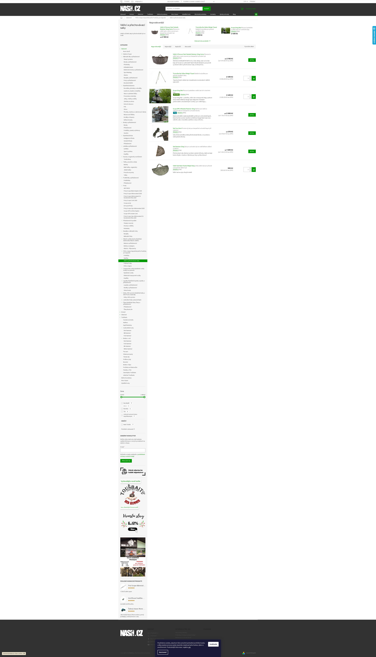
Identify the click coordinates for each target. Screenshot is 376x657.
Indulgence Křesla (129, 138)
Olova (125, 109)
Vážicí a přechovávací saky (131, 261)
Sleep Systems (128, 59)
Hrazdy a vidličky (129, 226)
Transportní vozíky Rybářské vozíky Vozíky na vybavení (133, 269)
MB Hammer (127, 333)
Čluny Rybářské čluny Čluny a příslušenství (131, 303)
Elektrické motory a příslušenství (133, 70)
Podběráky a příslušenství (131, 178)
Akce (126, 406)
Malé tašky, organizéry (130, 167)
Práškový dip (127, 359)
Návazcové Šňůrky (129, 115)
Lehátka (126, 149)
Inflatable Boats (128, 67)
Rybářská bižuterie (128, 86)
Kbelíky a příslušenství (130, 288)
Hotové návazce (128, 104)
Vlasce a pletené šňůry (130, 94)
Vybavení (124, 49)
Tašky (125, 175)
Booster (125, 362)
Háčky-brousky (128, 120)
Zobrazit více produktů (201, 41)
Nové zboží (126, 51)
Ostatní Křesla (128, 141)
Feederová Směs (128, 320)
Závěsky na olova (129, 101)
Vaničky (126, 258)
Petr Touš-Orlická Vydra (157, 639)
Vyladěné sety (125, 383)
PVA (125, 107)
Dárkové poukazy (126, 378)
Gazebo (126, 133)
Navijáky (126, 234)
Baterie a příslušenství (130, 243)
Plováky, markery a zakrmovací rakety (135, 112)
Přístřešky (127, 65)
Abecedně (188, 47)
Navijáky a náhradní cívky (130, 231)
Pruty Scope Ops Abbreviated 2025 (134, 208)
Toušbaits (124, 317)
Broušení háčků (128, 83)
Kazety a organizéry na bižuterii (132, 157)
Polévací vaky (128, 263)
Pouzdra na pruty (129, 172)
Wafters (125, 323)
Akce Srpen (124, 381)
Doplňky (126, 154)
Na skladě (128, 403)
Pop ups (125, 352)
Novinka (127, 409)
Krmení (123, 312)
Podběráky (127, 180)
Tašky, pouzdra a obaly (130, 162)
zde (189, 647)
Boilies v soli (127, 338)
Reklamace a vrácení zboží (183, 638)
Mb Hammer (127, 346)
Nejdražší (178, 47)
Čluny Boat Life (128, 309)
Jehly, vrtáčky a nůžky (130, 99)
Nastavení (162, 652)
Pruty (124, 186)
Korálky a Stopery (129, 117)
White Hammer (128, 349)
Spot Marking (128, 72)
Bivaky (126, 125)
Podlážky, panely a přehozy (132, 130)
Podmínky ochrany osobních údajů (194, 1)
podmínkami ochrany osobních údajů (132, 455)
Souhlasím (213, 644)
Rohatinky (127, 228)
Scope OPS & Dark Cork (131, 214)
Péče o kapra (128, 266)
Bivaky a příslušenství (130, 62)
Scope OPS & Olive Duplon (131, 211)
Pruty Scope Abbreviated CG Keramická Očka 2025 (132, 197)
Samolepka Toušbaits (129, 373)
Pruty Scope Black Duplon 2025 (133, 191)
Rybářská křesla (128, 136)
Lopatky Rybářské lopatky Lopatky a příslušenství (134, 282)
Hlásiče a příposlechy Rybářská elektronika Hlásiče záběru (132, 240)
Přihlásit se (126, 461)
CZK (245, 1)
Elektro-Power (127, 54)
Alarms (126, 75)
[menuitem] (123, 14)
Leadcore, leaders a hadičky (132, 91)
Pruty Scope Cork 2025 (130, 200)
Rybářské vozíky (128, 273)
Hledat (206, 8)
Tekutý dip (126, 357)
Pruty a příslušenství (130, 80)
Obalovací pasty (128, 354)
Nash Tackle (128, 425)
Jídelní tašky (127, 170)
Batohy (126, 165)
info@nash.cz (154, 633)
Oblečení (124, 315)
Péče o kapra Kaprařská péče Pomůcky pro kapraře (134, 252)
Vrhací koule (127, 290)
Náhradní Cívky (128, 236)
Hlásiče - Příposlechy (130, 249)
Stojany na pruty (128, 223)
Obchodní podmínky (173, 1)
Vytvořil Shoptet (251, 653)
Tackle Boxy (127, 159)
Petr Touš (153, 645)
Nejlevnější (168, 47)
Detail (252, 60)
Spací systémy (128, 151)
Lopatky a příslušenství (130, 285)
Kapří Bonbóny (127, 325)
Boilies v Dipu (127, 365)
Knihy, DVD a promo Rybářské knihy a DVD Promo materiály (134, 294)
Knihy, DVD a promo (129, 297)
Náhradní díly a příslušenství (131, 57)
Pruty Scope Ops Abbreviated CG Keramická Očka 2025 (133, 217)
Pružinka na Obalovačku (130, 367)
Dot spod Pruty (128, 206)
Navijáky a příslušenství (130, 78)
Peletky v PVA (127, 370)
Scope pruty (127, 203)
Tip (126, 411)
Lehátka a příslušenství (130, 146)
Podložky (126, 255)
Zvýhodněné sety (128, 328)
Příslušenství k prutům (129, 221)
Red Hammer (127, 331)
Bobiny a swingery (129, 246)
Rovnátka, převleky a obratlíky (133, 88)
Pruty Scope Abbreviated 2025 (133, 194)
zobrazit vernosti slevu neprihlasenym (130, 415)
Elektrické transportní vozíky (132, 276)
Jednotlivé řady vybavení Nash (132, 300)
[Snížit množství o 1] (251, 79)
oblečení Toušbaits (129, 375)
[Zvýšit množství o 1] (251, 77)
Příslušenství (127, 128)
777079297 (153, 636)
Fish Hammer (127, 336)
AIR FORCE (127, 188)
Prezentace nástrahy (130, 96)
